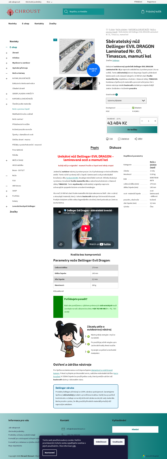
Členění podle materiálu (21, 104)
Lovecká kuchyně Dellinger (23, 206)
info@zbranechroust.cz (76, 429)
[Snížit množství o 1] (142, 121)
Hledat (135, 429)
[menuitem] (12, 23)
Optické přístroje (20, 68)
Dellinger (115, 60)
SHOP (14, 191)
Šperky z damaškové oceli (22, 134)
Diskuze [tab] (115, 147)
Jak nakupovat (14, 2)
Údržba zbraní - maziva (21, 139)
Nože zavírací (17, 119)
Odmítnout (101, 441)
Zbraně (15, 52)
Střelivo (15, 58)
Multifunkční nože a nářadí (22, 114)
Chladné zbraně (18, 88)
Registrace (151, 2)
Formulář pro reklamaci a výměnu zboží (23, 442)
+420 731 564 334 (73, 435)
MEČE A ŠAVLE (17, 160)
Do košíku (132, 129)
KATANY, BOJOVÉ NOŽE (21, 78)
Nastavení (50, 452)
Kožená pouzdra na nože (22, 129)
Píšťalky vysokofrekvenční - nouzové (27, 145)
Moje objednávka (15, 445)
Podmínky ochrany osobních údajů (21, 435)
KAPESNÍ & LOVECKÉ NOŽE (22, 98)
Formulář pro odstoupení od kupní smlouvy (25, 438)
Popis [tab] (95, 147)
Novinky (14, 41)
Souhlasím (117, 441)
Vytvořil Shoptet (152, 456)
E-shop (13, 47)
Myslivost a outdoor (21, 63)
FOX (14, 180)
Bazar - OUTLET (18, 170)
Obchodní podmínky (33, 2)
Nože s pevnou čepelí (20, 109)
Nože (14, 175)
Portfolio (15, 196)
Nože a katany (18, 73)
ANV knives (16, 186)
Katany (15, 201)
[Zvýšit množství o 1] (155, 121)
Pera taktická (17, 150)
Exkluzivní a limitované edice (23, 83)
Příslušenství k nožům (21, 124)
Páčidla (15, 155)
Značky (14, 211)
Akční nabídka (17, 165)
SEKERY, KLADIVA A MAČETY (23, 93)
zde (74, 445)
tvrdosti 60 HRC (72, 178)
